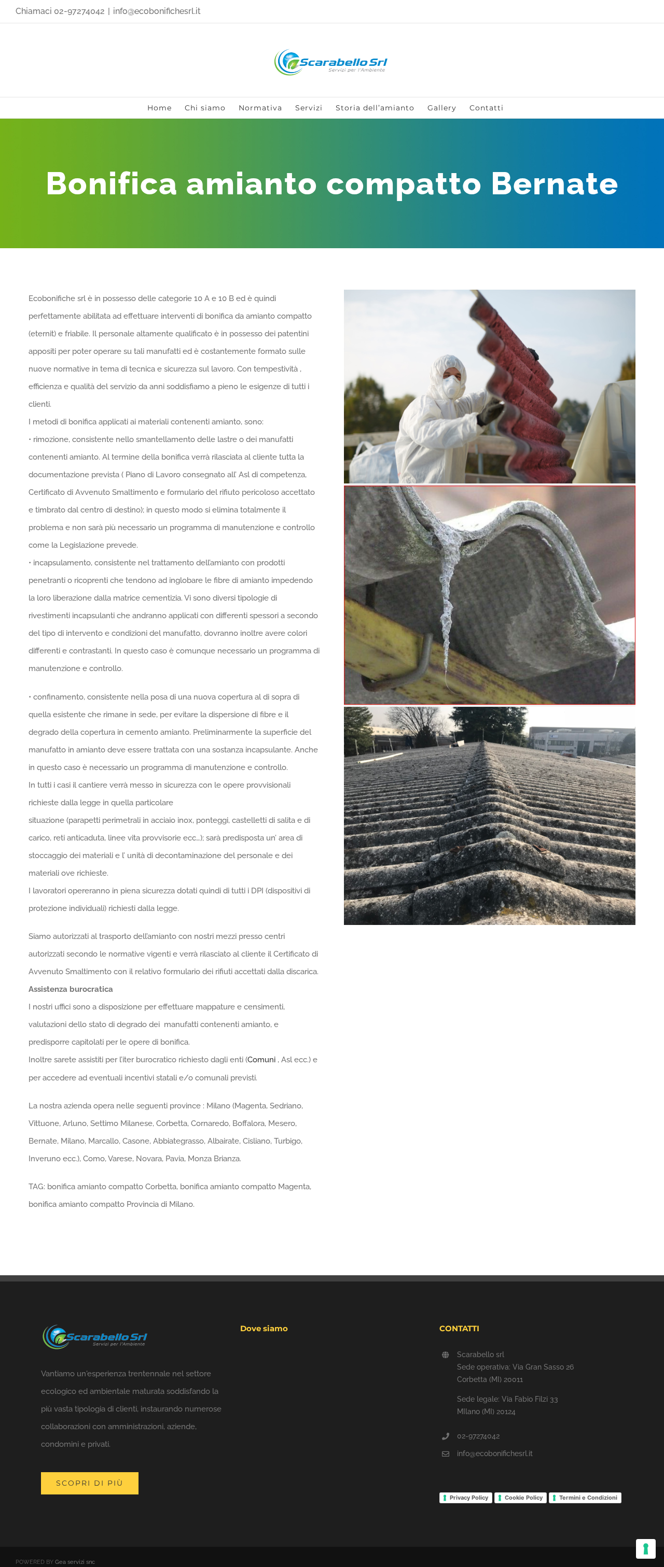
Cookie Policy (524, 1497)
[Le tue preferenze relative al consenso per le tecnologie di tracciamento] (646, 1549)
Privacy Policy (469, 1497)
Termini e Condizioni (588, 1497)
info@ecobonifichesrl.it (157, 11)
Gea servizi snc (75, 1562)
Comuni (261, 1059)
